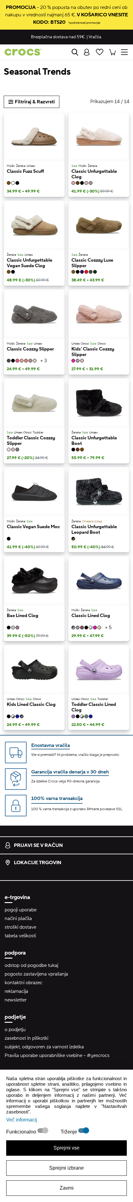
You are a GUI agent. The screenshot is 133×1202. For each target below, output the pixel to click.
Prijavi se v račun (38, 845)
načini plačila (18, 918)
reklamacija (16, 991)
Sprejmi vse (66, 1147)
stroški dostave (20, 927)
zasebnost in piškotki (26, 1038)
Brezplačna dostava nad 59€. (58, 37)
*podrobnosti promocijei (84, 23)
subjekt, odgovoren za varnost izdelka (44, 1047)
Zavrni (67, 1188)
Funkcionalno (21, 1131)
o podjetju (15, 1029)
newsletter (16, 1000)
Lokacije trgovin (37, 863)
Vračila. (95, 37)
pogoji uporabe (20, 910)
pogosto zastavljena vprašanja (36, 974)
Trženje (69, 1131)
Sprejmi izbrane (66, 1168)
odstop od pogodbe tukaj (31, 965)
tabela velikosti (20, 936)
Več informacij (21, 1119)
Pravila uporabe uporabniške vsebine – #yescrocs (57, 1055)
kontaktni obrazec (23, 983)
